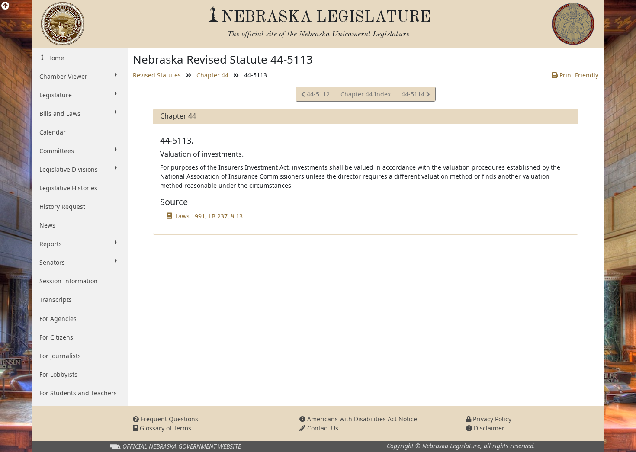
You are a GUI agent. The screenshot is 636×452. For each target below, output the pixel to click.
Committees (56, 151)
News (47, 225)
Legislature (55, 95)
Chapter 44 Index (365, 94)
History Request (62, 206)
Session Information (68, 281)
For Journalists (60, 356)
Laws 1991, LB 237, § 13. (209, 216)
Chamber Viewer (63, 76)
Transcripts (55, 299)
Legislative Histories (68, 188)
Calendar (52, 132)
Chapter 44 (212, 75)
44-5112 (317, 96)
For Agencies (58, 318)
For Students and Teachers (78, 393)
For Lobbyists (58, 374)
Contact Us (321, 428)
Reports (50, 244)
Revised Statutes (157, 75)
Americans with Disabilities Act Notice (361, 419)
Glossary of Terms (164, 428)
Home (54, 58)
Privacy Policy (491, 419)
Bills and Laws (59, 113)
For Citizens (56, 337)
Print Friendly (578, 75)
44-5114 (413, 96)
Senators (52, 262)
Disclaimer (488, 428)
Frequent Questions (168, 419)
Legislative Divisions (68, 169)
